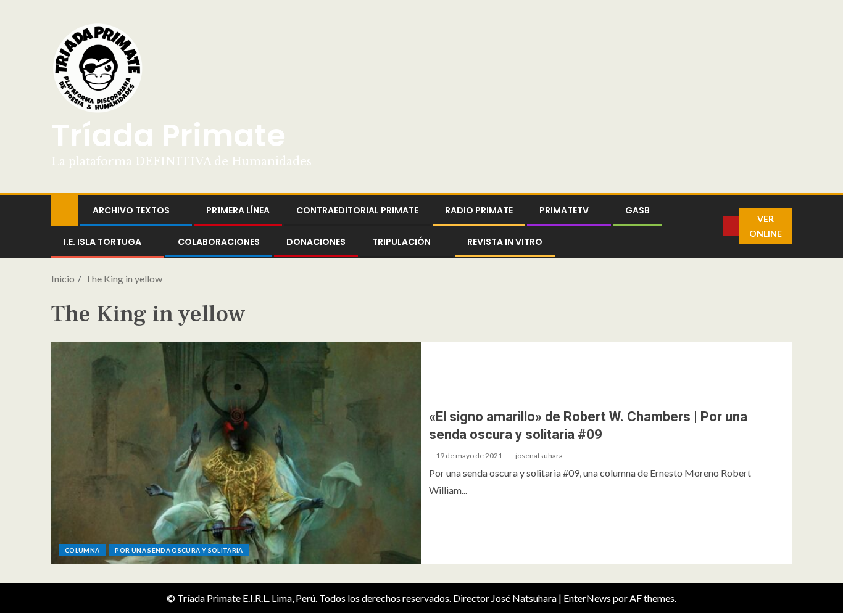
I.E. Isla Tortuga (102, 242)
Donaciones (316, 242)
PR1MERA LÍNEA (238, 210)
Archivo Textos (131, 210)
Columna (82, 550)
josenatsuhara (539, 455)
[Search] (714, 226)
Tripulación (401, 242)
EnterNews (587, 598)
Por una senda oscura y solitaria (179, 550)
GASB (637, 210)
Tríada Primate (168, 135)
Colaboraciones (219, 242)
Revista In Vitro (504, 242)
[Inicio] (64, 209)
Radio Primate (479, 210)
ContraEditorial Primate (357, 210)
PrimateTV (564, 210)
